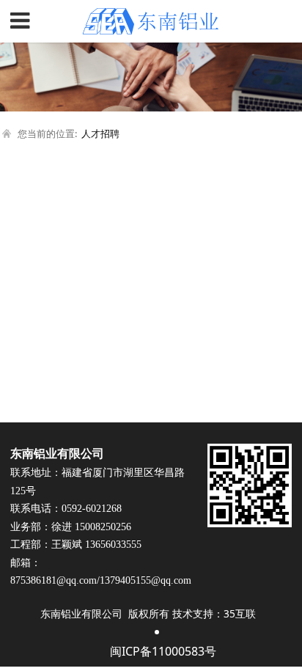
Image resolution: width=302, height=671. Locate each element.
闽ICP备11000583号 (163, 651)
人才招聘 (100, 133)
